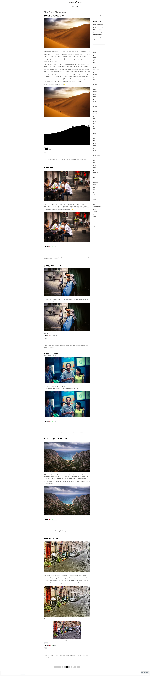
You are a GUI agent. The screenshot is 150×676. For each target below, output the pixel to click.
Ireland (94, 121)
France (49, 530)
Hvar (94, 114)
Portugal (94, 167)
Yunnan (94, 224)
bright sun (79, 159)
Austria (94, 52)
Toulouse (94, 201)
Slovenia (94, 191)
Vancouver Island (96, 213)
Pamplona (95, 157)
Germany (94, 101)
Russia (94, 180)
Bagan (94, 54)
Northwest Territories (96, 155)
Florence (94, 96)
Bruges (94, 70)
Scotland (94, 185)
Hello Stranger (51, 354)
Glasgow (94, 104)
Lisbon (94, 140)
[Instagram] (100, 15)
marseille (84, 530)
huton (57, 204)
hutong (87, 257)
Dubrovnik (95, 91)
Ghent (94, 103)
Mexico (94, 148)
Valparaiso (95, 209)
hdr (54, 161)
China (49, 159)
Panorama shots (96, 158)
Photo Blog (63, 159)
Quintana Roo (95, 172)
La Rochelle (95, 136)
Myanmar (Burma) (96, 153)
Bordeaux (94, 67)
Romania (94, 175)
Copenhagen (95, 84)
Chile (94, 79)
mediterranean (47, 531)
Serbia (94, 187)
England (94, 94)
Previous (56, 667)
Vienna (94, 216)
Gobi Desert (58, 159)
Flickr (62, 583)
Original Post (47, 618)
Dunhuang (53, 159)
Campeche (95, 77)
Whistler (94, 218)
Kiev (94, 130)
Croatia (94, 86)
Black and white (95, 64)
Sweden (94, 199)
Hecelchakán (95, 111)
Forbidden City (95, 98)
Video (94, 214)
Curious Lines (52, 16)
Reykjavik (94, 174)
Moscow (94, 152)
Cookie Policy (23, 674)
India (94, 118)
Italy (49, 655)
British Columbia (96, 69)
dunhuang (46, 161)
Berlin (94, 62)
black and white (73, 159)
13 (75, 667)
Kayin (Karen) (95, 128)
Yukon (94, 223)
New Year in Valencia (96, 24)
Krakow (94, 133)
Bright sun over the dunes (55, 15)
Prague (94, 169)
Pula (94, 170)
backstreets (69, 257)
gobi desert (51, 161)
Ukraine (94, 204)
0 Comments (58, 16)
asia (66, 257)
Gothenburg (95, 108)
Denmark (94, 87)
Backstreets (49, 168)
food (84, 257)
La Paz (94, 135)
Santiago (94, 184)
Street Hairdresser (52, 265)
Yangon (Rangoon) (96, 219)
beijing (74, 257)
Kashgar (94, 126)
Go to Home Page (75, 6)
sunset (61, 161)
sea (51, 531)
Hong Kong (95, 113)
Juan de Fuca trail (96, 125)
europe (75, 530)
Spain (94, 192)
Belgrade (94, 60)
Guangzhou (95, 109)
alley (64, 257)
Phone (94, 162)
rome (79, 655)
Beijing (49, 257)
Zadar (94, 226)
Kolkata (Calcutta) (96, 131)
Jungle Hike (95, 32)
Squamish (95, 196)
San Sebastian (95, 182)
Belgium (94, 59)
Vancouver (95, 211)
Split (94, 194)
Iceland (94, 116)
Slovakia (94, 189)
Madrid (94, 143)
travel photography (68, 161)
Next (78, 667)
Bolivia (94, 65)
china (82, 159)
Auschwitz (95, 50)
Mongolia (94, 150)
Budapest (95, 76)
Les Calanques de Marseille (56, 439)
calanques (67, 530)
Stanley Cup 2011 (96, 197)
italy (68, 655)
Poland (94, 165)
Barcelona (95, 55)
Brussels (94, 72)
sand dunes (57, 161)
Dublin (94, 89)
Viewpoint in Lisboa (96, 37)
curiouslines (71, 530)
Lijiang (94, 138)
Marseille (53, 530)
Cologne (94, 82)
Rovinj (94, 179)
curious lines (85, 159)
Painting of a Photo (52, 538)
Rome (57, 655)
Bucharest (95, 74)
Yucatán (94, 221)
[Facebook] (96, 15)
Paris (94, 160)
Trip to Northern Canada (97, 202)
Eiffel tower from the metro (97, 34)
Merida (94, 147)
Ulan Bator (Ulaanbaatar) (97, 206)
